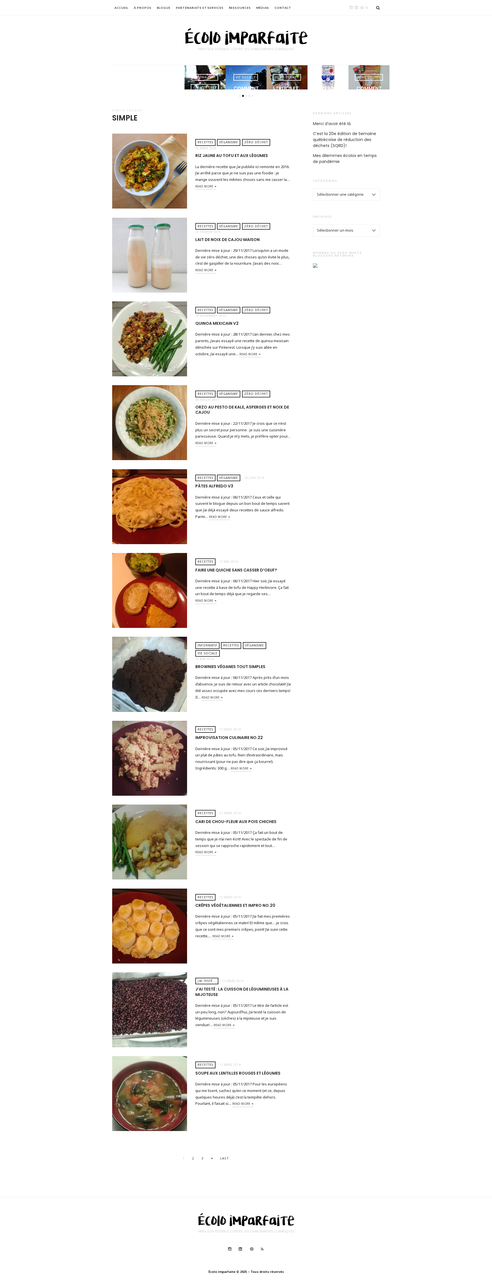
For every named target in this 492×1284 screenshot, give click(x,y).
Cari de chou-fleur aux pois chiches (235, 821)
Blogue (164, 7)
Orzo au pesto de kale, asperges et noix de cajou (242, 409)
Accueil (121, 7)
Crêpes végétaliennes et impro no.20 (235, 905)
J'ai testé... (207, 981)
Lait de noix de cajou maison (227, 239)
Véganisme (228, 142)
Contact (282, 7)
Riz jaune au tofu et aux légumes (231, 155)
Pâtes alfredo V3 (214, 486)
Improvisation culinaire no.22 (229, 737)
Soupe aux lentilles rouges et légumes (237, 1073)
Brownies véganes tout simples (230, 666)
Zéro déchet (164, 87)
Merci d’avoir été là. (332, 123)
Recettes (205, 142)
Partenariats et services (200, 7)
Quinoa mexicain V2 (217, 323)
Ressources (240, 7)
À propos (142, 7)
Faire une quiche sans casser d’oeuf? (236, 570)
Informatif (207, 645)
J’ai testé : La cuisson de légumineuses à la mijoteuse (241, 991)
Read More (204, 186)
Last (224, 1158)
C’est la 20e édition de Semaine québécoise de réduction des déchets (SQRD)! (344, 139)
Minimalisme (164, 77)
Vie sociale (205, 77)
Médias (262, 7)
